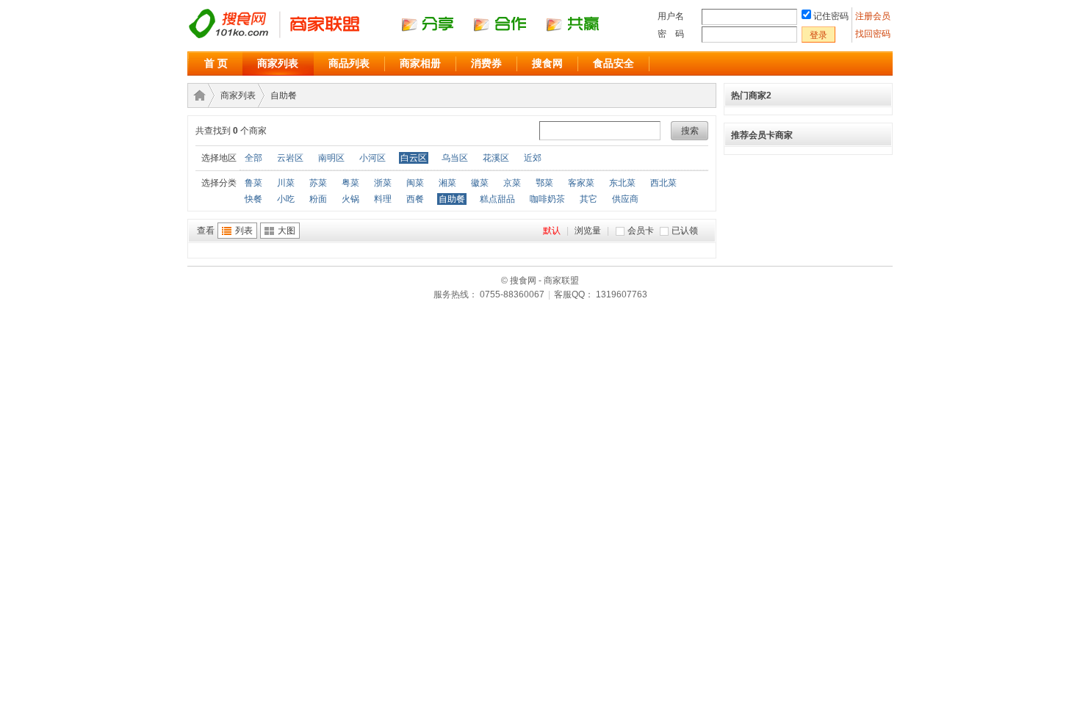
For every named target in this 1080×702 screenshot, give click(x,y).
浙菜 (383, 183)
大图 (286, 230)
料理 (383, 199)
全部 (253, 158)
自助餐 (283, 95)
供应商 (625, 199)
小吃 (286, 199)
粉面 (318, 199)
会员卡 (640, 230)
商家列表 (277, 63)
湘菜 (447, 183)
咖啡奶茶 (547, 199)
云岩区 (290, 158)
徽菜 (480, 183)
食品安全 (613, 63)
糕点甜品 (497, 199)
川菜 (286, 183)
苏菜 (318, 183)
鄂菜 (544, 183)
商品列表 (349, 63)
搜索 (690, 131)
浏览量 (588, 230)
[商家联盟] (407, 37)
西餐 (415, 199)
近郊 (532, 158)
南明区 (331, 158)
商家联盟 (197, 95)
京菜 (512, 183)
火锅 (350, 199)
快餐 (253, 199)
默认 (552, 230)
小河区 (372, 158)
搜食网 (547, 63)
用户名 (671, 16)
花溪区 (496, 158)
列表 (244, 230)
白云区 (413, 158)
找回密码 (872, 34)
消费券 (486, 63)
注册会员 (874, 16)
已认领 (685, 230)
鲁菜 (253, 183)
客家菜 (581, 183)
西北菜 (663, 183)
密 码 (671, 34)
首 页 (216, 63)
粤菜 (350, 183)
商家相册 (420, 63)
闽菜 (415, 183)
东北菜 (622, 183)
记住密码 (831, 16)
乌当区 (455, 158)
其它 (588, 199)
